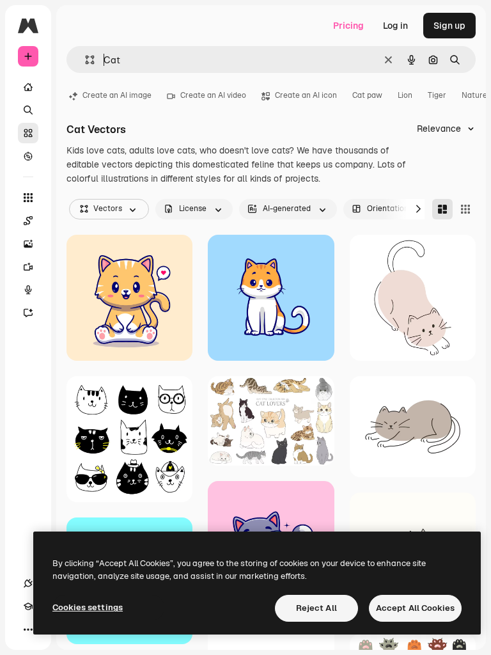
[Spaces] (28, 220)
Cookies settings (87, 607)
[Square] (465, 209)
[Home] (28, 87)
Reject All (316, 608)
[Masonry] (442, 209)
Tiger (437, 95)
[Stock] (28, 133)
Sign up (449, 25)
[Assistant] (28, 313)
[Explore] (28, 156)
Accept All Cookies (415, 608)
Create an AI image (117, 95)
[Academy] (28, 606)
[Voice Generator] (28, 290)
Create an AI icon (306, 95)
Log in (395, 25)
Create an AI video (213, 95)
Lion (405, 95)
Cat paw (367, 95)
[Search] (28, 110)
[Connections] (28, 583)
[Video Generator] (28, 266)
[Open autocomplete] (84, 60)
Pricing (348, 25)
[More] (28, 629)
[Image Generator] (28, 243)
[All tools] (28, 197)
